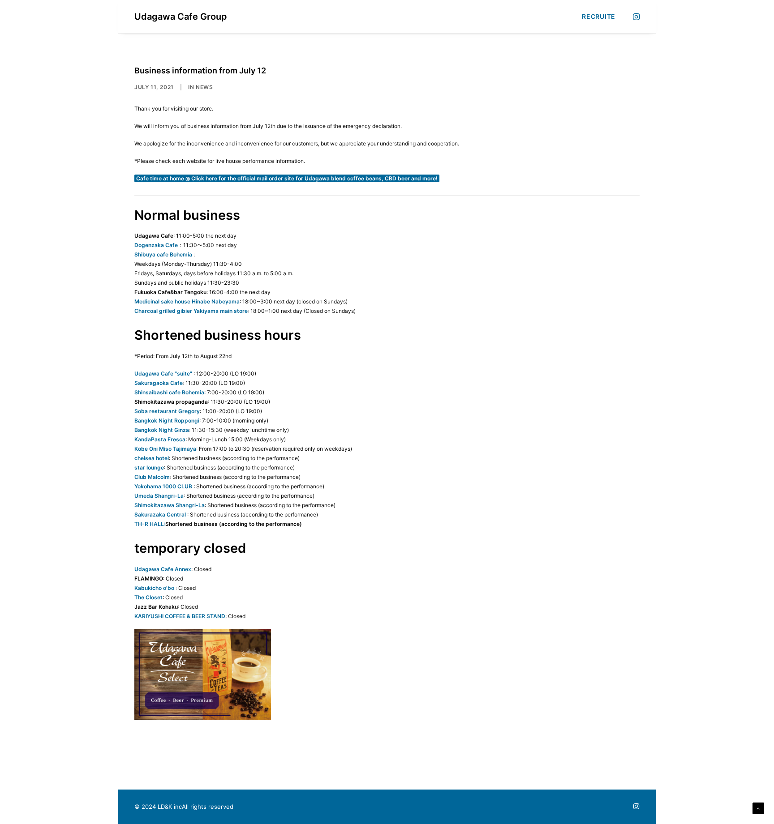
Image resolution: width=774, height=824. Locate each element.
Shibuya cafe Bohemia (163, 254)
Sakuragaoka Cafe (158, 383)
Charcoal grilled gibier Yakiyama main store (191, 310)
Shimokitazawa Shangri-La (169, 505)
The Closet (148, 597)
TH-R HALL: (149, 524)
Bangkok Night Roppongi (166, 420)
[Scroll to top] (758, 807)
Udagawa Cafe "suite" (163, 373)
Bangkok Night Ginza (161, 430)
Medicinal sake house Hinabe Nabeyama (187, 301)
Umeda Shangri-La (159, 495)
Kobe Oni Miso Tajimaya (165, 448)
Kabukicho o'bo (154, 588)
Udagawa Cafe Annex (162, 569)
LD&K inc (170, 806)
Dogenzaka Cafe (156, 245)
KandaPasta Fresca (159, 439)
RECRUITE (598, 16)
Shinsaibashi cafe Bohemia (169, 392)
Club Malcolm (152, 477)
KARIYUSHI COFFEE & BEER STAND (179, 616)
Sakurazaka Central (160, 514)
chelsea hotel (151, 458)
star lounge (149, 467)
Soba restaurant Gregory (167, 411)
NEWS (204, 87)
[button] (636, 16)
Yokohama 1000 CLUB (163, 486)
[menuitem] (595, 16)
